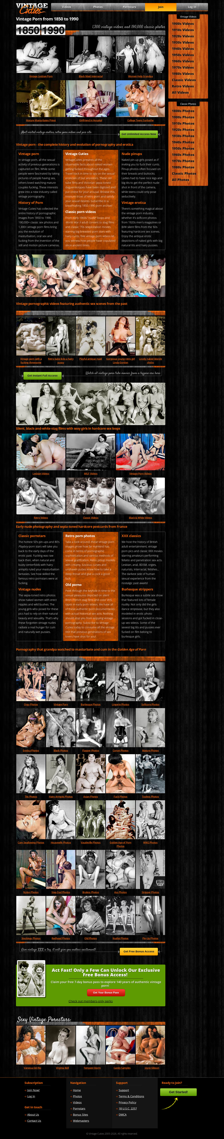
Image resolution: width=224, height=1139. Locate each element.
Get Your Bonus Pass (106, 992)
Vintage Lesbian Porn (41, 76)
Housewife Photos (61, 842)
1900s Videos (183, 23)
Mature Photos (150, 750)
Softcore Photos (150, 704)
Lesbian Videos (41, 473)
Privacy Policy (127, 1102)
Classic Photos (184, 173)
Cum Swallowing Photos (31, 842)
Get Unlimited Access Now (139, 134)
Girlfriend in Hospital (90, 120)
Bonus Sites (80, 1114)
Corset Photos (120, 750)
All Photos (180, 179)
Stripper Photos (150, 892)
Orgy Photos (31, 704)
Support (124, 1090)
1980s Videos (183, 73)
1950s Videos (183, 54)
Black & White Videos (140, 517)
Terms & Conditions (131, 1096)
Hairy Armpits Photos (61, 796)
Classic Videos (90, 517)
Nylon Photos (30, 892)
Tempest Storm (92, 1068)
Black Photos (61, 750)
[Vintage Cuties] (32, 13)
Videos (91, 473)
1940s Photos (183, 142)
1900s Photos (183, 117)
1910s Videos (183, 29)
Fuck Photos (120, 796)
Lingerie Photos (120, 704)
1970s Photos (183, 161)
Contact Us (34, 1121)
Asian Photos (90, 796)
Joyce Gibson (152, 1068)
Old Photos (90, 938)
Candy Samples (122, 1068)
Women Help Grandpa (140, 76)
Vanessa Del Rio (32, 1068)
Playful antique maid (90, 359)
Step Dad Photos (61, 892)
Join (161, 7)
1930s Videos (183, 42)
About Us (33, 1114)
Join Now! (33, 1090)
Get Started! (178, 1092)
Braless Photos (90, 892)
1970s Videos (183, 67)
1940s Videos (183, 48)
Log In (192, 7)
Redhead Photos (61, 938)
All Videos (180, 92)
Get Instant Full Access (42, 375)
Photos (98, 7)
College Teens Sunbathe (140, 120)
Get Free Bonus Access (139, 951)
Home (77, 1090)
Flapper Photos (90, 750)
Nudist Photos (120, 938)
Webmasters (81, 1121)
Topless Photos (150, 796)
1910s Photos (183, 123)
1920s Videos (183, 36)
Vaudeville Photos (90, 842)
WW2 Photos (150, 842)
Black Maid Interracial (91, 76)
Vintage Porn (61, 704)
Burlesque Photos (91, 704)
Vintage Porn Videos (140, 473)
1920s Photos (183, 129)
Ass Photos (120, 892)
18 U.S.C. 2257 (128, 1108)
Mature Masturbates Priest (41, 120)
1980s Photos (183, 167)
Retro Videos (41, 517)
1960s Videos (183, 61)
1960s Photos (183, 154)
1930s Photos (183, 136)
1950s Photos (183, 148)
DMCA (122, 1114)
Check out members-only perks (91, 1001)
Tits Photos (31, 796)
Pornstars (129, 7)
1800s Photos (183, 110)
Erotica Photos (31, 750)
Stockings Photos (31, 938)
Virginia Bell (62, 1068)
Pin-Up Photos (150, 938)
